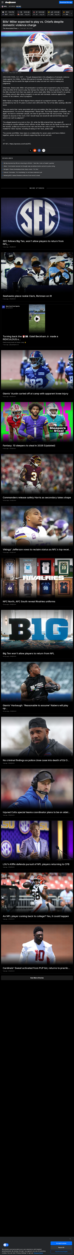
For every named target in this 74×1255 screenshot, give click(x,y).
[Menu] (2, 2)
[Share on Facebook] (39, 150)
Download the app (66, 2)
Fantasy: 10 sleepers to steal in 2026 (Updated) (29, 445)
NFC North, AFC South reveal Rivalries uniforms (29, 601)
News (18, 6)
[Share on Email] (43, 150)
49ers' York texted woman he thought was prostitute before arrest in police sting (29, 166)
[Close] (70, 1238)
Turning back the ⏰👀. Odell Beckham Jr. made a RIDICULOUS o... (30, 338)
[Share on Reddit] (34, 150)
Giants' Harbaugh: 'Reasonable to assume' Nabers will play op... (35, 707)
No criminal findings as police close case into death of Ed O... (36, 760)
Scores (12, 6)
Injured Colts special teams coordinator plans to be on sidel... (36, 812)
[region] (37, 1246)
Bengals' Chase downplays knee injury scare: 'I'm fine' (21, 169)
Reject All (61, 1247)
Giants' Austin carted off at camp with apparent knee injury (35, 393)
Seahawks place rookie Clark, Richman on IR (27, 296)
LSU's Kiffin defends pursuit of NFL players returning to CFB (36, 864)
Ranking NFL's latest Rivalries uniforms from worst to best (22, 175)
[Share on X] (30, 150)
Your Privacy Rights (61, 1251)
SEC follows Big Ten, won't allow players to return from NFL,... (33, 242)
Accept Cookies (61, 1243)
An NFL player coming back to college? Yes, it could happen (36, 916)
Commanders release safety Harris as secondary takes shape (37, 497)
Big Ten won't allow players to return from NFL (28, 653)
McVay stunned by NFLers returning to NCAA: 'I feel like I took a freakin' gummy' (29, 163)
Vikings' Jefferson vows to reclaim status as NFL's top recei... (37, 549)
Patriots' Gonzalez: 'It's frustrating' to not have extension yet (23, 172)
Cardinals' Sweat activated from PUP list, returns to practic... (36, 968)
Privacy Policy (38, 1253)
